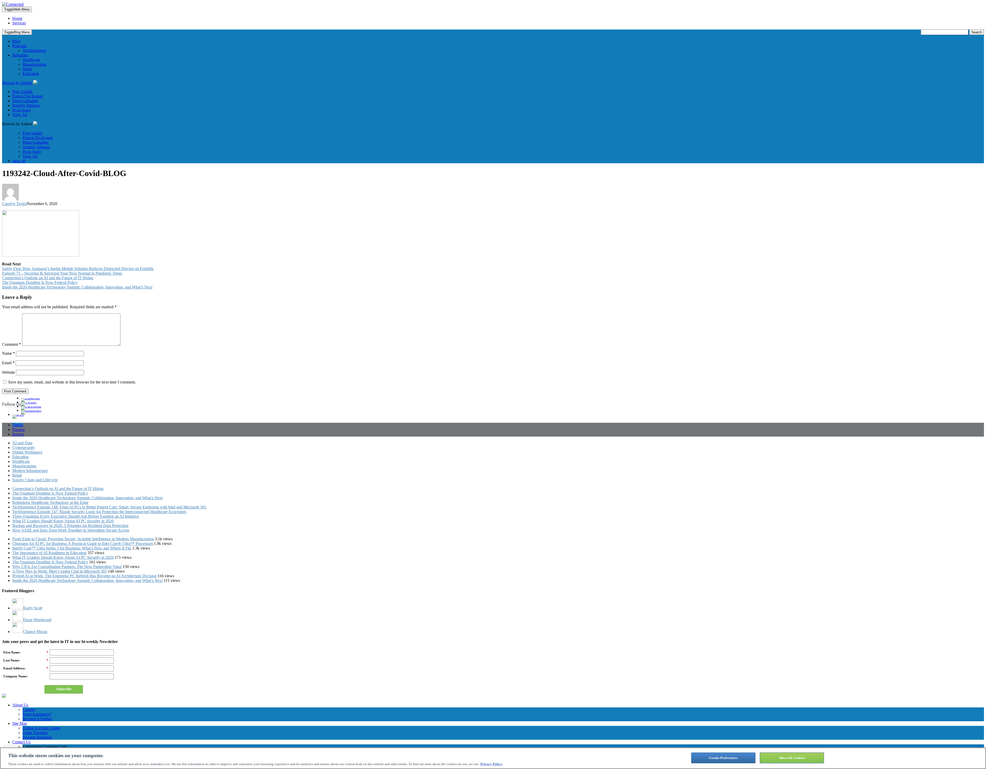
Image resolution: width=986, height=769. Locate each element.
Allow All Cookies (792, 758)
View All (19, 114)
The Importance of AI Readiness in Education (49, 553)
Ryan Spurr (21, 110)
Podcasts (19, 46)
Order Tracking (35, 732)
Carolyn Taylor (14, 203)
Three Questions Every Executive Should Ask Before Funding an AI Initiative (75, 516)
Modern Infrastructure (30, 470)
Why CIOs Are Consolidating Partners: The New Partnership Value (67, 566)
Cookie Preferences (723, 758)
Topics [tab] (17, 425)
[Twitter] (29, 402)
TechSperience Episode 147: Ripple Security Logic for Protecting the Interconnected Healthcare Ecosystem (99, 512)
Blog (16, 41)
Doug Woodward (37, 620)
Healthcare (31, 59)
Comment (11, 344)
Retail (27, 69)
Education (31, 73)
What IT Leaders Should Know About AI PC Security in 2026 (63, 521)
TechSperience (34, 50)
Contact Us (21, 742)
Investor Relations (37, 737)
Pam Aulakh (22, 91)
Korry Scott (32, 608)
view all (18, 161)
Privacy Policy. (491, 764)
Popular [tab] (18, 429)
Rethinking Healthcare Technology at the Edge (50, 502)
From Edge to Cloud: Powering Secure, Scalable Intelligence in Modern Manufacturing (83, 539)
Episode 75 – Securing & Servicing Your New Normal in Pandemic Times (62, 273)
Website (8, 372)
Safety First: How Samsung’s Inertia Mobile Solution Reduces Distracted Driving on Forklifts (78, 268)
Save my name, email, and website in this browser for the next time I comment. (72, 382)
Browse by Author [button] (17, 83)
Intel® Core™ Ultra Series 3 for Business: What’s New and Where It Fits (71, 548)
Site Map (19, 723)
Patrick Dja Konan (27, 96)
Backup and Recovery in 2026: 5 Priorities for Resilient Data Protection (70, 525)
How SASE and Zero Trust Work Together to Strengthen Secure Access (70, 530)
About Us (20, 705)
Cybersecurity (23, 447)
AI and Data (22, 443)
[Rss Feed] (18, 414)
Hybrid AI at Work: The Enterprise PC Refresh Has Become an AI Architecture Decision (84, 576)
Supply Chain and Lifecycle (35, 480)
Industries (20, 55)
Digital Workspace (27, 452)
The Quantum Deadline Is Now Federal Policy (40, 282)
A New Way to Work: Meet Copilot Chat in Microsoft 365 (59, 571)
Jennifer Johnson (26, 105)
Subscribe (63, 689)
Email (8, 363)
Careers (29, 709)
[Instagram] (31, 410)
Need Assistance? (37, 714)
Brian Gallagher (25, 101)
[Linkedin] (30, 398)
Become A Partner (37, 719)
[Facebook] (31, 406)
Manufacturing (34, 64)
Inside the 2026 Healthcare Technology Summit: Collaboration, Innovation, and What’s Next (77, 287)
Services (19, 23)
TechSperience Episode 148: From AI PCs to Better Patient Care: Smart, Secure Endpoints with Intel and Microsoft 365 (109, 507)
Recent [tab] (18, 434)
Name (8, 353)
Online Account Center (41, 728)
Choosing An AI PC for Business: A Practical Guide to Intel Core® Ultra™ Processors (82, 543)
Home (17, 18)
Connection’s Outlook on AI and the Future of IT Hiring (47, 278)
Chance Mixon (35, 631)
